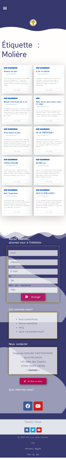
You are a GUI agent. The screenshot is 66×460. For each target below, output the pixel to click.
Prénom (12, 257)
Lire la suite (17, 90)
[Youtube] (38, 406)
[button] (5, 8)
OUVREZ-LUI (41, 163)
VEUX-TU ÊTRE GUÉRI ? (45, 193)
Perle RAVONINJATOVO (11, 74)
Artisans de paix (10, 71)
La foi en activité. (43, 71)
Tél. (11, 276)
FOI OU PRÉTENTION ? (45, 133)
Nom (12, 248)
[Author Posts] (4, 74)
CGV (33, 443)
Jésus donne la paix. (12, 133)
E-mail (13, 267)
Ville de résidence (20, 285)
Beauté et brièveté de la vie (16, 102)
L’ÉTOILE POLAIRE (11, 163)
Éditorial (5, 67)
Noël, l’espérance (11, 193)
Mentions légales (33, 448)
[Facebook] (27, 406)
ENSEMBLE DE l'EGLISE (12, 67)
